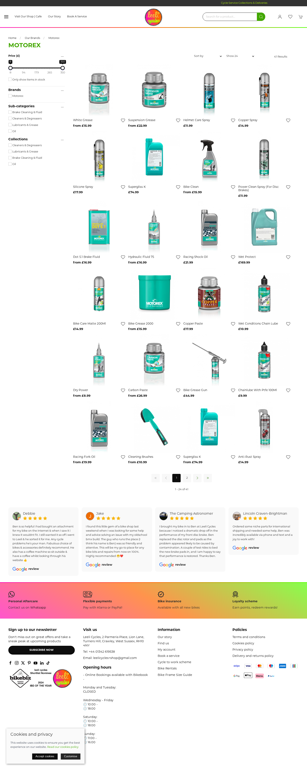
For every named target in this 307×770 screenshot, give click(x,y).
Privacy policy (242, 649)
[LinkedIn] (42, 663)
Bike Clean (191, 187)
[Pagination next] (197, 478)
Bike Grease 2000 (140, 323)
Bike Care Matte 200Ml (89, 323)
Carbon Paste (138, 390)
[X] (23, 663)
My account (166, 649)
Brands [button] (14, 90)
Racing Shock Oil (195, 257)
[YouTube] (35, 663)
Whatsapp (38, 607)
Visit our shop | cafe (28, 16)
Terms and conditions (248, 637)
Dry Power (80, 390)
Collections (18, 139)
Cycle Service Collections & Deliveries (153, 3)
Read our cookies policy (63, 747)
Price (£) (14, 56)
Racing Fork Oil (84, 457)
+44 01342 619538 (102, 652)
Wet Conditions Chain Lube (258, 323)
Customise (70, 756)
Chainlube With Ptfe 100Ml (257, 390)
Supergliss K (137, 187)
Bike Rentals (167, 668)
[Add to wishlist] (123, 120)
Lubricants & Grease (25, 125)
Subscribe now (41, 650)
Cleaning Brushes (140, 457)
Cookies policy (243, 643)
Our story (54, 16)
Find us (163, 643)
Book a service (77, 16)
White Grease (83, 120)
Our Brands (32, 38)
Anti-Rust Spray (249, 457)
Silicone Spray (83, 187)
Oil (14, 131)
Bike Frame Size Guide (175, 675)
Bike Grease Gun (195, 390)
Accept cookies (45, 756)
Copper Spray (247, 120)
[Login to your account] (280, 17)
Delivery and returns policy (253, 656)
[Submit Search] (261, 17)
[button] (6, 17)
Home (12, 38)
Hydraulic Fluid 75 (141, 257)
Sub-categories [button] (21, 106)
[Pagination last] (208, 478)
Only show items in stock (28, 80)
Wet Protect (247, 257)
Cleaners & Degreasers (27, 119)
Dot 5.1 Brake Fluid (86, 257)
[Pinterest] (29, 663)
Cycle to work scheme (174, 662)
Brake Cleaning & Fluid (27, 112)
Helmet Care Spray (196, 120)
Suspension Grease (141, 120)
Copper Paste (193, 323)
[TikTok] (48, 663)
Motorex (54, 38)
